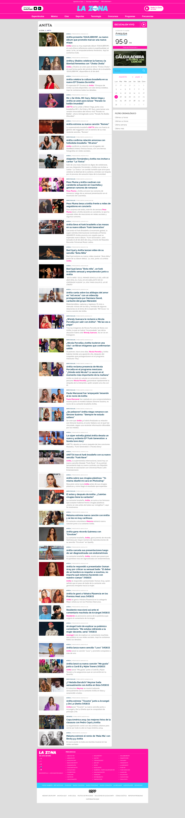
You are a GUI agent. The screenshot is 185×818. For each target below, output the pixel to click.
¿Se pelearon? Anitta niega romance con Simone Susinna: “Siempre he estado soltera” (87, 415)
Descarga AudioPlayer (92, 1)
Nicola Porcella (95, 352)
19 (125, 97)
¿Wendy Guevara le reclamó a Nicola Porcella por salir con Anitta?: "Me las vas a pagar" (88, 322)
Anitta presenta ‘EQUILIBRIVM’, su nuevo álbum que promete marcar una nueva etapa (87, 40)
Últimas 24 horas (121, 121)
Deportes (80, 16)
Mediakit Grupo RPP (49, 796)
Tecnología (96, 16)
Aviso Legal (72, 796)
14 (134, 93)
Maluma (90, 521)
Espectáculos (38, 16)
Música (54, 16)
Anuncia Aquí (61, 796)
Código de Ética (121, 796)
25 (121, 101)
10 (116, 93)
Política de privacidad (85, 796)
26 (125, 101)
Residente (70, 616)
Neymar (80, 688)
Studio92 (68, 785)
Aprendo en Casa (78, 1)
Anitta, (69, 461)
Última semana (121, 125)
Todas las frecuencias (130, 47)
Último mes (119, 129)
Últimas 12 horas (121, 117)
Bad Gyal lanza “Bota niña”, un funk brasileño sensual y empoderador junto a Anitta (87, 272)
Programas (130, 16)
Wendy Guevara (90, 333)
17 (116, 97)
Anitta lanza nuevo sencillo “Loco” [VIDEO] (88, 647)
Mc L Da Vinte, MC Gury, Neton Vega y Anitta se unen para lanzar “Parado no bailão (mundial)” (86, 101)
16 (143, 93)
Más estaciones (106, 1)
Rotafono (138, 785)
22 (139, 97)
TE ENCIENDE (45, 756)
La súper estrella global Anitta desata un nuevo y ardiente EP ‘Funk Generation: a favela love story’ (87, 438)
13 (130, 93)
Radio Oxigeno (78, 785)
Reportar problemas (135, 796)
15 (139, 93)
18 (121, 97)
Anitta (91, 85)
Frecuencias (147, 16)
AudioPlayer (128, 785)
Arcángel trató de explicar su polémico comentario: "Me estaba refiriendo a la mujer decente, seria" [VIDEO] (86, 629)
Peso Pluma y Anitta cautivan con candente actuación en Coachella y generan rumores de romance (84, 185)
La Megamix (117, 785)
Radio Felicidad (92, 785)
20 (130, 97)
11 (120, 93)
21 (134, 97)
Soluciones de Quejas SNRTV (104, 796)
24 (116, 101)
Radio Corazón (106, 785)
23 (144, 97)
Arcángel (70, 635)
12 (125, 93)
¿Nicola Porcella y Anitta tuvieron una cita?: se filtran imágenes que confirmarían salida (88, 346)
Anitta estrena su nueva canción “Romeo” (87, 124)
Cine (67, 16)
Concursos (113, 16)
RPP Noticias (58, 785)
